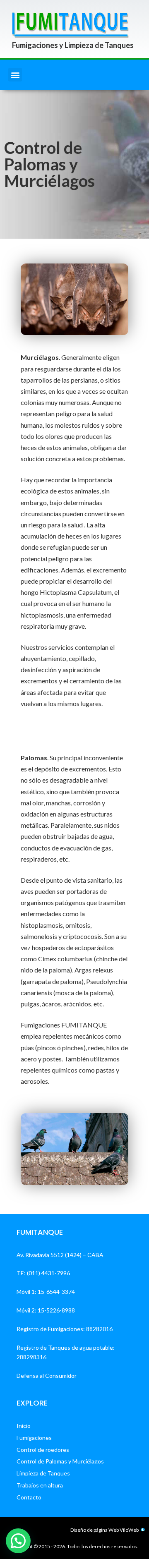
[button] (15, 74)
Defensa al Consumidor (47, 1375)
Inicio (24, 1425)
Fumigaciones (34, 1437)
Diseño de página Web (94, 1530)
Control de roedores (43, 1449)
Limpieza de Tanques (43, 1473)
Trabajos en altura (40, 1485)
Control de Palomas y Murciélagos (60, 1461)
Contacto (29, 1497)
